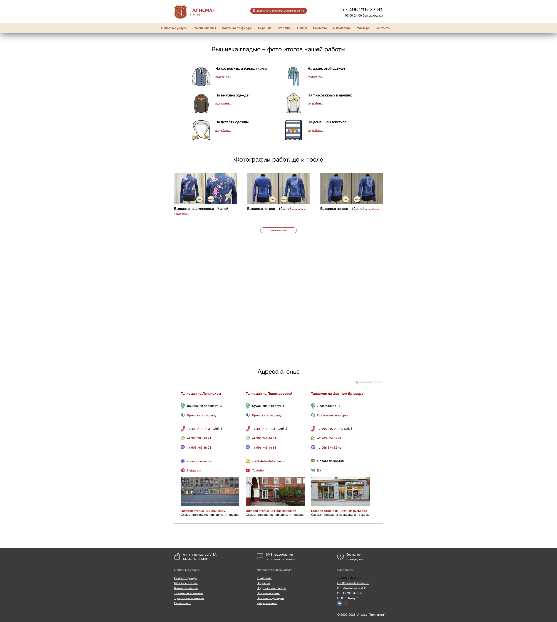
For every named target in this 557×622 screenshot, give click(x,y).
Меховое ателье (186, 583)
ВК (319, 470)
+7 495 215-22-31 (362, 9)
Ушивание (264, 578)
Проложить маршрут (202, 415)
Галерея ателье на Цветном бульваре (339, 510)
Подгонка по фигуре (271, 588)
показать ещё (278, 230)
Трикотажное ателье (189, 598)
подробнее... (223, 76)
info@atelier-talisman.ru (268, 461)
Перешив (263, 583)
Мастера (363, 28)
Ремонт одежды (185, 578)
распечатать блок (370, 382)
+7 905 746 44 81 (264, 438)
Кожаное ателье (186, 588)
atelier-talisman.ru (199, 461)
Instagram (194, 470)
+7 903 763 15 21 (199, 438)
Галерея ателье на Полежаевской (271, 510)
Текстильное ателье (188, 593)
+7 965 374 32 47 (329, 438)
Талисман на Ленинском (201, 394)
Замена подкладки (270, 598)
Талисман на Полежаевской (269, 394)
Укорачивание (267, 603)
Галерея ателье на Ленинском (203, 510)
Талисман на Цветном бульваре (337, 394)
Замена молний (268, 593)
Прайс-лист (182, 603)
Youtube (258, 470)
